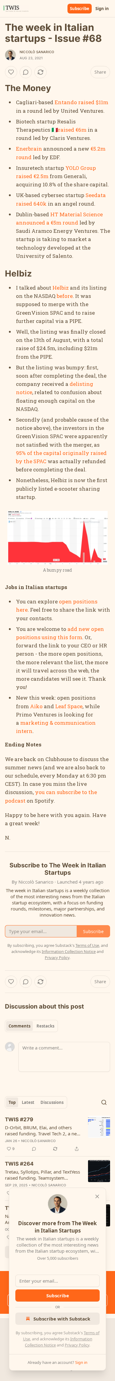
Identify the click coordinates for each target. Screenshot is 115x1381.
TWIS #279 (19, 1119)
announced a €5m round (47, 222)
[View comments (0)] (26, 72)
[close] (97, 1196)
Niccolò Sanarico (37, 52)
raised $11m (93, 102)
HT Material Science (76, 214)
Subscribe (79, 8)
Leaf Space (68, 706)
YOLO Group (80, 167)
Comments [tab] (19, 1026)
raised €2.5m (32, 176)
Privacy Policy (77, 1345)
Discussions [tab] (51, 1102)
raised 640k (31, 203)
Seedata (96, 195)
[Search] (104, 1102)
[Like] (11, 72)
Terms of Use (87, 945)
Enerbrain (29, 148)
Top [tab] (12, 1102)
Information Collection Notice (69, 951)
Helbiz (60, 287)
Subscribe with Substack (61, 1319)
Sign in (102, 8)
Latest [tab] (28, 1102)
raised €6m (72, 129)
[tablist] (31, 1026)
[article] (57, 1134)
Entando (66, 102)
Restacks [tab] (45, 1026)
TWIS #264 (19, 1164)
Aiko (36, 706)
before (65, 295)
